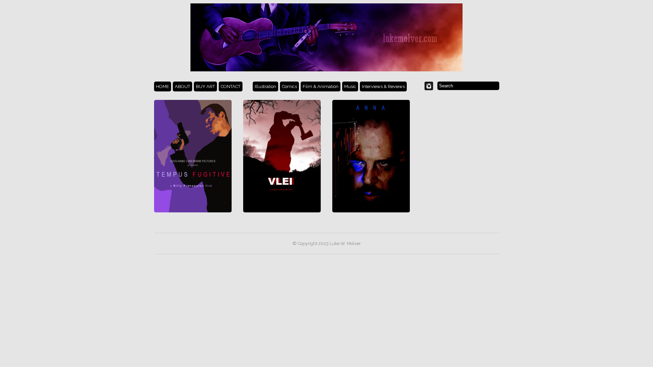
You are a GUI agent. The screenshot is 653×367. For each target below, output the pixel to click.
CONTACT (230, 86)
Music (350, 86)
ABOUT (182, 86)
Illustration (265, 86)
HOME (162, 86)
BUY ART (205, 86)
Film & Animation (320, 86)
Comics (289, 86)
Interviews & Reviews (383, 86)
